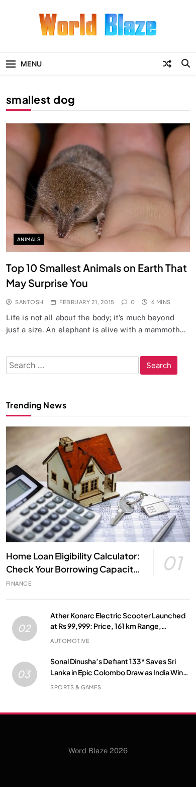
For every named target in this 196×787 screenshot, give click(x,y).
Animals (28, 239)
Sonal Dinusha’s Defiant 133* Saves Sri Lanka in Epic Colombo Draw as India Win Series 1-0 (116, 672)
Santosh (29, 302)
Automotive (69, 640)
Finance (19, 583)
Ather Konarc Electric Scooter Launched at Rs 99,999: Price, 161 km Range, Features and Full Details (117, 626)
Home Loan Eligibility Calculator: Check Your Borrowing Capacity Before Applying (73, 569)
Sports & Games (76, 687)
